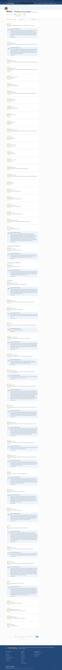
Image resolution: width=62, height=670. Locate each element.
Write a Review (45, 3)
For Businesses (51, 3)
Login (55, 3)
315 (20, 636)
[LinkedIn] (12, 666)
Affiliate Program (23, 663)
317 (26, 636)
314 (18, 636)
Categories (40, 3)
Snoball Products (36, 654)
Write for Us (23, 661)
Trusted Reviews (8, 658)
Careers (22, 660)
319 (31, 636)
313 (15, 636)
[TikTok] (13, 666)
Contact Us (23, 658)
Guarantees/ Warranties (9, 657)
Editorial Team (23, 657)
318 (29, 636)
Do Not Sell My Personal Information (29, 668)
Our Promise (23, 654)
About (36, 3)
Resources (7, 654)
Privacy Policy (20, 668)
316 (23, 636)
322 (21, 638)
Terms (23, 668)
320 (34, 636)
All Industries (8, 660)
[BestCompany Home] (10, 3)
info (38, 19)
